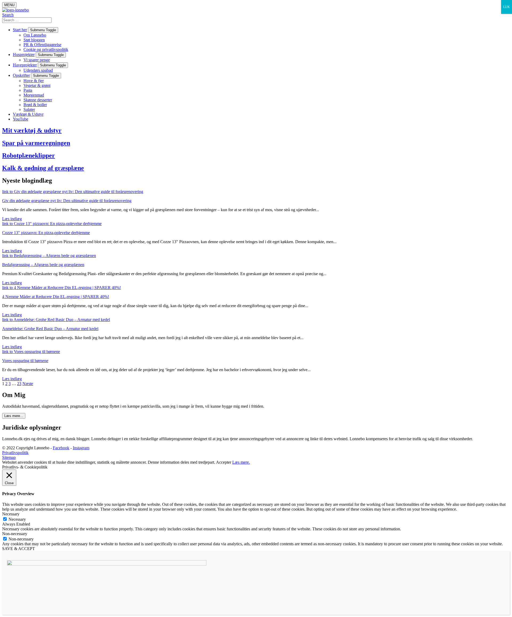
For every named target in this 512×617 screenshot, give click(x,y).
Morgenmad (33, 95)
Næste (27, 383)
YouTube (20, 119)
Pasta (27, 90)
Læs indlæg (12, 219)
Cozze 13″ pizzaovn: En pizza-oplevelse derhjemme (46, 232)
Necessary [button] (10, 514)
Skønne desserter (37, 100)
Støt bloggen (34, 40)
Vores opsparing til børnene (25, 360)
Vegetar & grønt (36, 85)
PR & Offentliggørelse (42, 44)
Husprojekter (24, 54)
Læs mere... (13, 416)
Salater (29, 109)
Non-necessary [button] (14, 533)
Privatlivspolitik (15, 452)
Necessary (17, 519)
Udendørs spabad (38, 70)
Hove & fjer (33, 80)
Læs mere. (241, 462)
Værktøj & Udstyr (28, 114)
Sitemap (9, 457)
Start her (20, 29)
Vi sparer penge (36, 60)
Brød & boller (35, 104)
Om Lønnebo (34, 35)
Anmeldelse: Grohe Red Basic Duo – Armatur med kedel (50, 328)
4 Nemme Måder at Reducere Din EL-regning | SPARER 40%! (55, 296)
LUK (506, 7)
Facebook (61, 448)
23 (19, 383)
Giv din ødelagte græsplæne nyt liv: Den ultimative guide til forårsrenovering (66, 200)
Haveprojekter (25, 65)
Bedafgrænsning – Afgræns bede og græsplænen (43, 264)
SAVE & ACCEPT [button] (18, 548)
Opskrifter (21, 75)
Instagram (81, 448)
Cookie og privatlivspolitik (45, 49)
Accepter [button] (223, 462)
